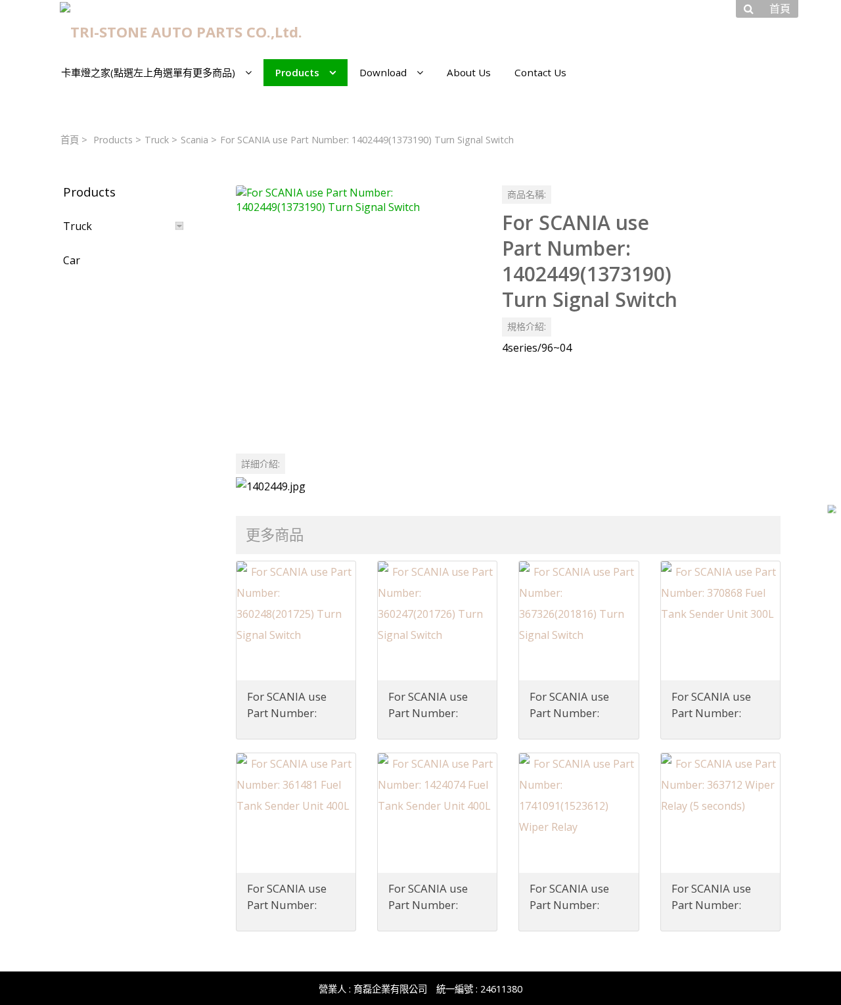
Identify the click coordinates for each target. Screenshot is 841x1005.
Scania (194, 139)
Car (71, 260)
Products (113, 139)
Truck (157, 139)
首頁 (69, 139)
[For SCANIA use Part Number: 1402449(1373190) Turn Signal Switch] (358, 308)
